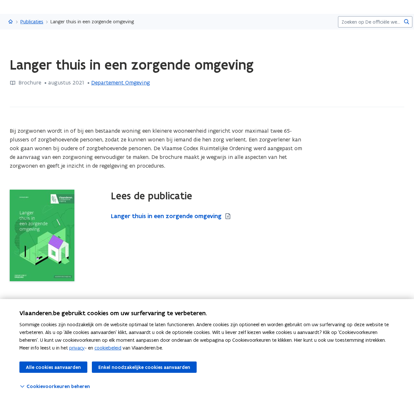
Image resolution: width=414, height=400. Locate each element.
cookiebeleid (107, 348)
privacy (77, 348)
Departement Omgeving (120, 82)
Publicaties (31, 21)
